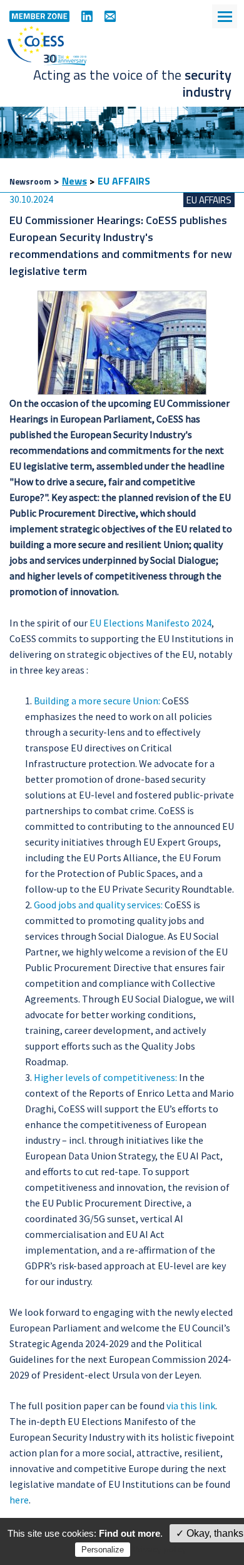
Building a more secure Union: (97, 700)
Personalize (102, 1549)
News (74, 180)
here (19, 1499)
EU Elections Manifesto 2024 (150, 622)
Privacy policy (159, 1549)
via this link (190, 1405)
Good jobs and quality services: (98, 904)
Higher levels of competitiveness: (105, 1077)
